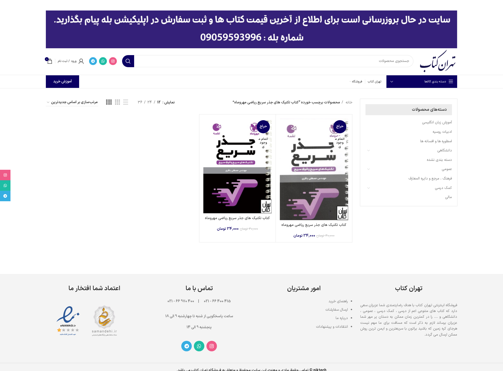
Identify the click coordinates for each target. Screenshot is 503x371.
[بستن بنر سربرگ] (6, 5)
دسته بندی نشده (439, 160)
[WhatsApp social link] (103, 61)
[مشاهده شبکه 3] (117, 102)
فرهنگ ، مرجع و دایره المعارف (430, 178)
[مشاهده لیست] (125, 102)
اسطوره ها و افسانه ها (436, 141)
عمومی (447, 169)
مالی (448, 197)
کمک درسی (443, 188)
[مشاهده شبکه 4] (109, 102)
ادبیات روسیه (442, 132)
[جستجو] (128, 61)
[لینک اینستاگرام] (113, 61)
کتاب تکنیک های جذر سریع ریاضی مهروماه (313, 225)
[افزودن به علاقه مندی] (283, 150)
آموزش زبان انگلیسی (437, 122)
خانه (348, 102)
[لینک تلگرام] (93, 61)
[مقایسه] (283, 127)
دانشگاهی (444, 150)
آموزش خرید (62, 81)
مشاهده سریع (283, 139)
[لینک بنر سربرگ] (259, 5)
